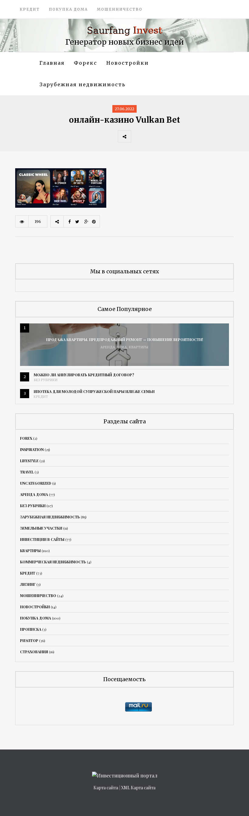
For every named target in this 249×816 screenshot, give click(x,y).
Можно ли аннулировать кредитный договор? (84, 374)
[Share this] (137, 136)
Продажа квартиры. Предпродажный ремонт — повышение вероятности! (124, 339)
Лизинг (28, 584)
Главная (52, 63)
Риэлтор (29, 640)
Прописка (30, 629)
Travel (27, 471)
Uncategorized (35, 483)
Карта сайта (106, 787)
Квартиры (138, 347)
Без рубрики (46, 380)
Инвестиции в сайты (42, 539)
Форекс (85, 63)
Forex (26, 438)
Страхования (34, 651)
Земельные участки (41, 528)
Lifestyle (29, 460)
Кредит (30, 9)
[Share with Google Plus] (164, 136)
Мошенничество (119, 9)
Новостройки (127, 63)
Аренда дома (114, 347)
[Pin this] (177, 136)
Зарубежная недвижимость (82, 84)
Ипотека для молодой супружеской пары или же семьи (94, 391)
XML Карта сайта (138, 787)
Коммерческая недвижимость (53, 561)
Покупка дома (68, 9)
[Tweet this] (151, 136)
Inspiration (32, 449)
